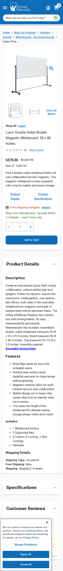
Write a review (36, 150)
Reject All (26, 554)
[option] (15, 116)
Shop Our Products (25, 32)
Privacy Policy (31, 537)
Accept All (25, 564)
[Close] (47, 522)
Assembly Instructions (21, 348)
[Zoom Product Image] (51, 68)
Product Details (15, 196)
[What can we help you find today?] (56, 18)
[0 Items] (56, 8)
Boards (7, 37)
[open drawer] (5, 8)
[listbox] (25, 116)
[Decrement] (9, 226)
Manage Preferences (26, 544)
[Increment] (30, 226)
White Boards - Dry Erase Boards (35, 37)
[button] (48, 7)
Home (6, 32)
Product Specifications (43, 196)
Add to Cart (31, 240)
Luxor (22, 126)
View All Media (52, 112)
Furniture (45, 32)
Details (46, 207)
